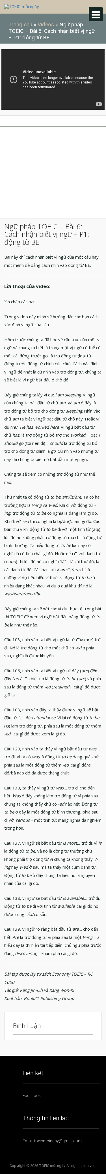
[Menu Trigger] (96, 14)
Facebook (32, 1095)
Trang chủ (20, 24)
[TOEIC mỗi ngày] (21, 6)
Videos (46, 24)
